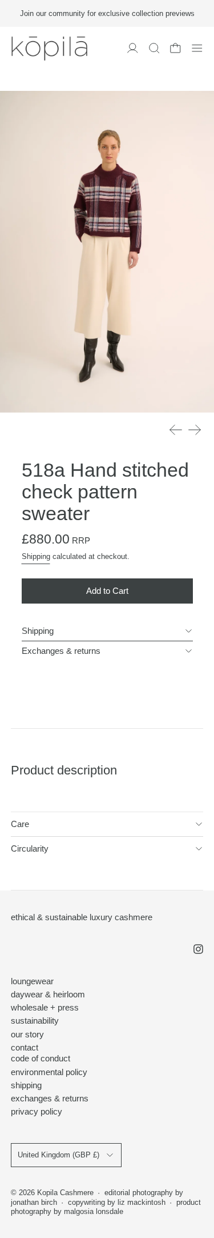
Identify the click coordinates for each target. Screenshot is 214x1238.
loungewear (32, 981)
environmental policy (49, 1072)
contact (24, 1047)
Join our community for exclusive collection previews (107, 13)
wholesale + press (45, 1007)
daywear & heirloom (48, 994)
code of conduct (40, 1058)
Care (20, 824)
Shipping (36, 557)
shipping (26, 1085)
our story (27, 1034)
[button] (154, 48)
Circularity (30, 848)
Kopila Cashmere (65, 1193)
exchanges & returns (49, 1098)
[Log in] (132, 48)
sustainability (35, 1020)
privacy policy (36, 1111)
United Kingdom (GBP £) (58, 1155)
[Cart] (175, 48)
